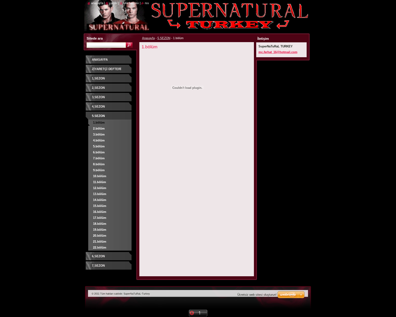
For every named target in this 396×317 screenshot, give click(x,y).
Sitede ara (95, 38)
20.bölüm (99, 235)
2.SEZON (98, 87)
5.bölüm (99, 146)
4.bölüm (99, 140)
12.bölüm (99, 188)
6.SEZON (98, 256)
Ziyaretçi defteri (106, 69)
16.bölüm (99, 212)
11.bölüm (99, 182)
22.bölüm (99, 247)
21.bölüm (99, 241)
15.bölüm (99, 206)
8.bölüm (99, 164)
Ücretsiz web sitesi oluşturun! (257, 294)
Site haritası (131, 3)
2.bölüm (99, 128)
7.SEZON (98, 265)
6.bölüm (99, 152)
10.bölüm (99, 176)
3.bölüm (99, 134)
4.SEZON (98, 106)
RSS (147, 3)
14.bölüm (99, 200)
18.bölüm (99, 223)
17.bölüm (99, 217)
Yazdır (113, 3)
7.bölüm (99, 158)
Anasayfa (148, 38)
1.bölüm (99, 122)
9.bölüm (99, 170)
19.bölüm (99, 229)
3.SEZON (98, 97)
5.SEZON (163, 38)
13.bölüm (99, 194)
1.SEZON (98, 78)
